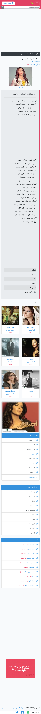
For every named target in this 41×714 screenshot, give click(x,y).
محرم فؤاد (25, 567)
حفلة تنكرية (31, 581)
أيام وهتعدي (31, 445)
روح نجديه (32, 505)
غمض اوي (32, 528)
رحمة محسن (24, 581)
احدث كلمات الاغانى (32, 540)
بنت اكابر (32, 492)
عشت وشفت (31, 463)
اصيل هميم (24, 558)
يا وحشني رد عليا (30, 572)
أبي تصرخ (32, 467)
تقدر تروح (32, 458)
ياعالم (33, 501)
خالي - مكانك (31, 558)
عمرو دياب (29, 576)
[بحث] (2, 7)
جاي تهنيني (32, 472)
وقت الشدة (31, 549)
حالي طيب (35, 64)
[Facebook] (22, 713)
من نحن (15, 708)
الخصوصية (4, 708)
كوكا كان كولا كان (30, 585)
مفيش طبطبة (31, 563)
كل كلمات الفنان (33, 477)
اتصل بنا (10, 708)
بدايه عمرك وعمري (29, 510)
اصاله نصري (36, 61)
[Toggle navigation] (37, 3)
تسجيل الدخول (7, 3)
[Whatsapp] (28, 713)
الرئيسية (35, 54)
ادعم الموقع (22, 708)
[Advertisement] (20, 31)
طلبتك (33, 515)
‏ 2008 (29, 64)
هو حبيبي (32, 519)
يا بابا (33, 576)
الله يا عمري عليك (30, 449)
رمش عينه (31, 567)
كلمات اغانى (28, 54)
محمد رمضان (23, 563)
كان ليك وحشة (30, 553)
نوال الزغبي (26, 544)
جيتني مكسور (31, 496)
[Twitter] (16, 713)
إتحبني (33, 533)
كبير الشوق (32, 524)
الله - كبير (32, 544)
